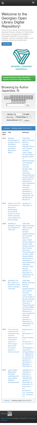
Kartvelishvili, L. (27, 191)
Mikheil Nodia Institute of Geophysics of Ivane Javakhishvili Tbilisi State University (28, 182)
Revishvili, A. (26, 199)
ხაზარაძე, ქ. (29, 356)
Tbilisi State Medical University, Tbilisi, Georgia (28, 225)
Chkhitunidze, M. (27, 195)
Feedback (4, 420)
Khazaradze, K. (27, 193)
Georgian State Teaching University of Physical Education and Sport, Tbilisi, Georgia (28, 251)
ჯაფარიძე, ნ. (26, 350)
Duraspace (31, 418)
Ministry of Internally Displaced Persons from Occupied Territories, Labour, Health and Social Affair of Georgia (28, 149)
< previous (6, 128)
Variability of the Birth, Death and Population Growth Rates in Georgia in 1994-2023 (14, 284)
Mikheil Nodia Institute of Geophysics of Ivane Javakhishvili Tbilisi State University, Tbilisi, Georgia (28, 262)
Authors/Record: (12, 120)
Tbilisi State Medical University (28, 139)
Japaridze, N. (26, 189)
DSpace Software (6, 418)
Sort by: (10, 114)
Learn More (6, 44)
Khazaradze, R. (27, 384)
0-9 (11, 96)
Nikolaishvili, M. (27, 197)
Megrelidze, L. (27, 364)
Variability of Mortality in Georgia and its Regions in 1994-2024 (14, 226)
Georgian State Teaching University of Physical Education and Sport (28, 173)
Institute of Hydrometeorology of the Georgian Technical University (28, 162)
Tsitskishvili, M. (27, 378)
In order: (27, 114)
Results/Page (21, 117)
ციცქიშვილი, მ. (27, 370)
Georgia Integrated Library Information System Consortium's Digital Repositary (17, 78)
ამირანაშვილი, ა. (28, 348)
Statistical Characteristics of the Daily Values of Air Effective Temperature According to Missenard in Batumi (14, 145)
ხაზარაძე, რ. (26, 376)
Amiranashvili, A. (27, 358)
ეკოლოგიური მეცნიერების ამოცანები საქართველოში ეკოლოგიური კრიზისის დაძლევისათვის (13, 376)
